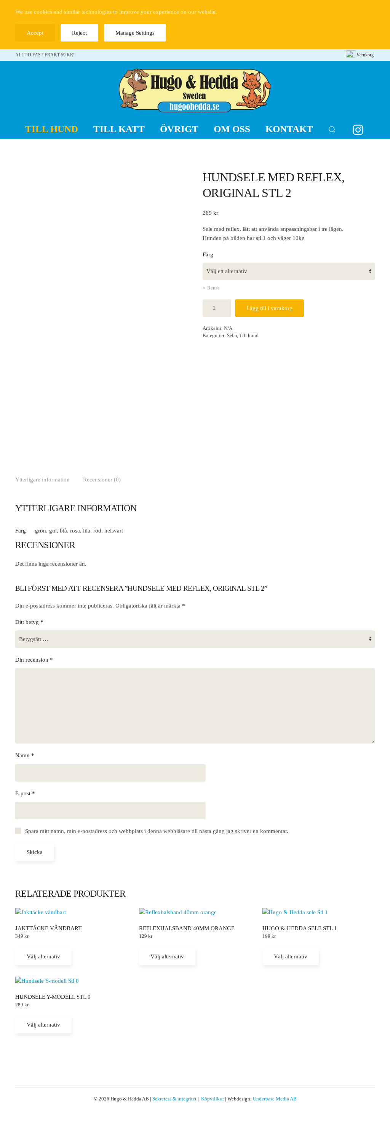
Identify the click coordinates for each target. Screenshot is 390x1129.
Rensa (213, 288)
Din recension (34, 660)
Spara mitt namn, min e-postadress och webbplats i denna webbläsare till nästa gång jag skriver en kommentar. (156, 831)
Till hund (249, 335)
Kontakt (289, 129)
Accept (35, 33)
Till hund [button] (51, 129)
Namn (24, 755)
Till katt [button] (119, 129)
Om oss (232, 129)
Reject (79, 33)
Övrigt (179, 129)
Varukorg (365, 55)
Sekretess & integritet (174, 1099)
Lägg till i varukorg (269, 308)
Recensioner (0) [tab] (102, 480)
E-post (25, 793)
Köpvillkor (212, 1099)
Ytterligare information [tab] (42, 480)
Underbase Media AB (275, 1099)
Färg (208, 254)
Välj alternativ (43, 956)
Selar (232, 335)
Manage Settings (135, 33)
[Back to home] (195, 90)
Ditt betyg (29, 622)
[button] (332, 129)
